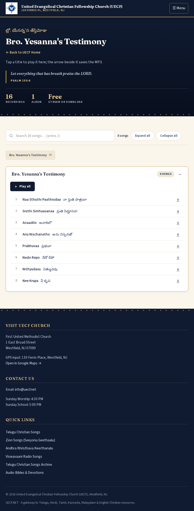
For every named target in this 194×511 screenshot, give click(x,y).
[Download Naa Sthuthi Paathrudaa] (178, 199)
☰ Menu (178, 8)
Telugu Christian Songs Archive (29, 464)
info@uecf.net (25, 389)
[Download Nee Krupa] (178, 281)
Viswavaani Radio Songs (24, 456)
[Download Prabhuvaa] (178, 246)
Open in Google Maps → (24, 363)
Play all (25, 186)
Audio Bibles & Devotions (25, 472)
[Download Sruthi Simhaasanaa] (178, 211)
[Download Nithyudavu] (178, 269)
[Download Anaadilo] (178, 223)
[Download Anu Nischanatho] (178, 234)
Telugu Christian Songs (23, 432)
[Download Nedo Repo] (178, 257)
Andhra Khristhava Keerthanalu (29, 448)
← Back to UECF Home (23, 52)
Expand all (142, 135)
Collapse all (168, 135)
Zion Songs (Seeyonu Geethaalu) (30, 440)
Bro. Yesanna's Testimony (30, 155)
